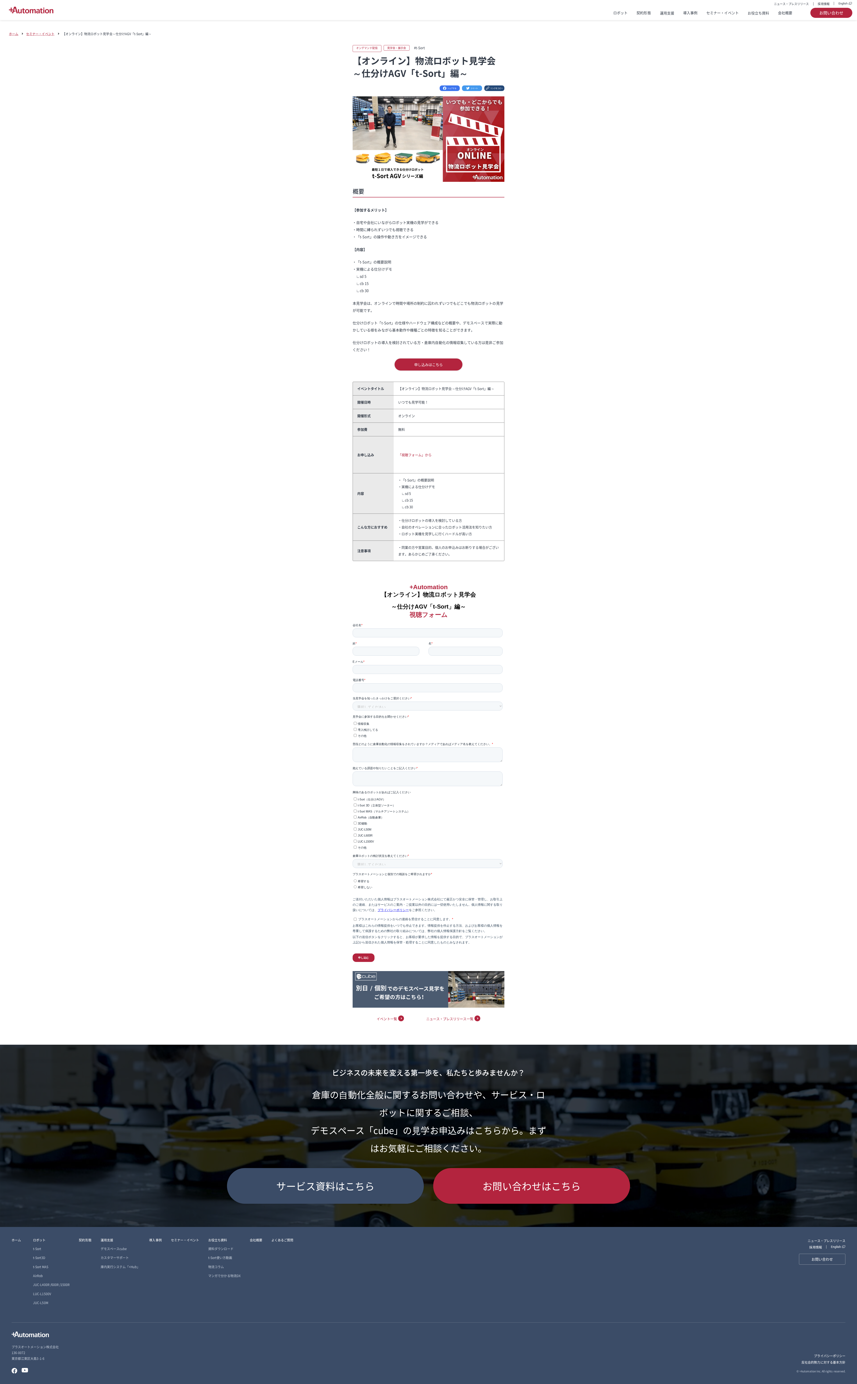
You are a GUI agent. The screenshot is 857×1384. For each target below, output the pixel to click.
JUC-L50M (40, 1302)
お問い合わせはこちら (532, 1186)
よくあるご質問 (282, 1240)
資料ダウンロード (220, 1248)
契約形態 (644, 12)
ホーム (13, 33)
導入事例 (690, 12)
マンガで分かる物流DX (224, 1275)
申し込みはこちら (428, 364)
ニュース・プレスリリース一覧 (449, 1018)
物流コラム (216, 1266)
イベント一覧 (387, 1018)
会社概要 (785, 12)
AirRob (38, 1275)
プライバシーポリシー (829, 1355)
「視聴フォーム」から (415, 454)
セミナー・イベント (722, 12)
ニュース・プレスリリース (791, 4)
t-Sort (37, 1248)
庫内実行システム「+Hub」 (120, 1266)
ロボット (620, 12)
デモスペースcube (114, 1248)
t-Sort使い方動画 (220, 1257)
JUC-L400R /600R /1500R (51, 1284)
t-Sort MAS (40, 1266)
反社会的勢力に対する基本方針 (823, 1362)
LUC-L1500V (42, 1293)
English (843, 3)
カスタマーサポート (115, 1257)
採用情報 (823, 4)
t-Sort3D (39, 1257)
